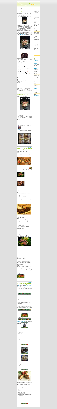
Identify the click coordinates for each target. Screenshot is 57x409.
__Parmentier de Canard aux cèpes (22, 34)
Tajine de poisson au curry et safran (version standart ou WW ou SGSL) (36, 11)
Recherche (35, 7)
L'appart (34, 99)
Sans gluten (21, 96)
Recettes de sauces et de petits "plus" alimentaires (36, 35)
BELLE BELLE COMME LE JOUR (37, 44)
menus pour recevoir (20, 13)
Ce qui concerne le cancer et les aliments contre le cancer (36, 51)
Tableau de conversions (36, 101)
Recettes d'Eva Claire (35, 92)
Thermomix (26, 96)
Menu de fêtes (21, 151)
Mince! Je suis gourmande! (28, 3)
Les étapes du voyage (36, 22)
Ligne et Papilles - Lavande (36, 85)
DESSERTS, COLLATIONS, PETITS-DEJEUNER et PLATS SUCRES (37, 32)
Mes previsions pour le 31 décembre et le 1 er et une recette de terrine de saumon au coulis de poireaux (24, 11)
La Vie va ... (35, 40)
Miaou (18, 234)
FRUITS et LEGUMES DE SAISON (36, 39)
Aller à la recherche (55, 0)
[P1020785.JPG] (19, 128)
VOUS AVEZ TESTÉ (35, 49)
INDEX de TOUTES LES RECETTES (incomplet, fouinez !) (37, 15)
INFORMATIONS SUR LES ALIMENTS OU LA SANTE (36, 50)
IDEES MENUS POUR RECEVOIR (28, 285)
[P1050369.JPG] (24, 241)
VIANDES (34, 28)
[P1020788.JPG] (24, 138)
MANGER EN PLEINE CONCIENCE (36, 45)
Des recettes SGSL (35, 71)
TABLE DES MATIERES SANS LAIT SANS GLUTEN (36, 16)
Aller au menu (52, 0)
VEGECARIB (35, 94)
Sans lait (23, 96)
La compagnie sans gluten (36, 77)
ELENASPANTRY (35, 78)
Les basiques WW (35, 36)
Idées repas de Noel (22, 286)
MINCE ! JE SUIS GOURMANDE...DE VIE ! (36, 43)
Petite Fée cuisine (35, 89)
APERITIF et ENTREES (27, 234)
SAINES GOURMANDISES (36, 69)
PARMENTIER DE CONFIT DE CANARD (22, 94)
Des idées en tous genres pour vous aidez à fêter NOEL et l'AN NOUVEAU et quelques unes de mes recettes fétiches (24, 284)
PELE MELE (35, 20)
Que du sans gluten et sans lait (36, 75)
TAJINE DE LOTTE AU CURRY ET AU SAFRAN (21, 321)
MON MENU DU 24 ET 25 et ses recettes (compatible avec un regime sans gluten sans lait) (24, 149)
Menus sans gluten (24, 13)
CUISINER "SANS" (35, 73)
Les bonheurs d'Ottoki (35, 65)
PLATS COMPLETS (35, 30)
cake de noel (19, 286)
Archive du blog (35, 59)
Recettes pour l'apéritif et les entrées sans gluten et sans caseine (36, 26)
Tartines (34, 34)
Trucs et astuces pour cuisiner (36, 41)
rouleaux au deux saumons (27, 236)
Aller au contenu (49, 0)
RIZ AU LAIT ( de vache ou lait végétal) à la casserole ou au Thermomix (36, 12)
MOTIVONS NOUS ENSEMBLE (36, 21)
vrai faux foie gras (28, 287)
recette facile (28, 13)
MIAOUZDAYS (35, 61)
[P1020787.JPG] (24, 20)
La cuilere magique (35, 83)
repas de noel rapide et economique (21, 236)
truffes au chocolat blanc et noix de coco (22, 287)
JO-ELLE (34, 81)
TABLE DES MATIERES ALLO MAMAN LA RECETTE (36, 17)
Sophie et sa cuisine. (35, 97)
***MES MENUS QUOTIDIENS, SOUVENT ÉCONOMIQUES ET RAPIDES (36, 19)
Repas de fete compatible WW (24, 235)
